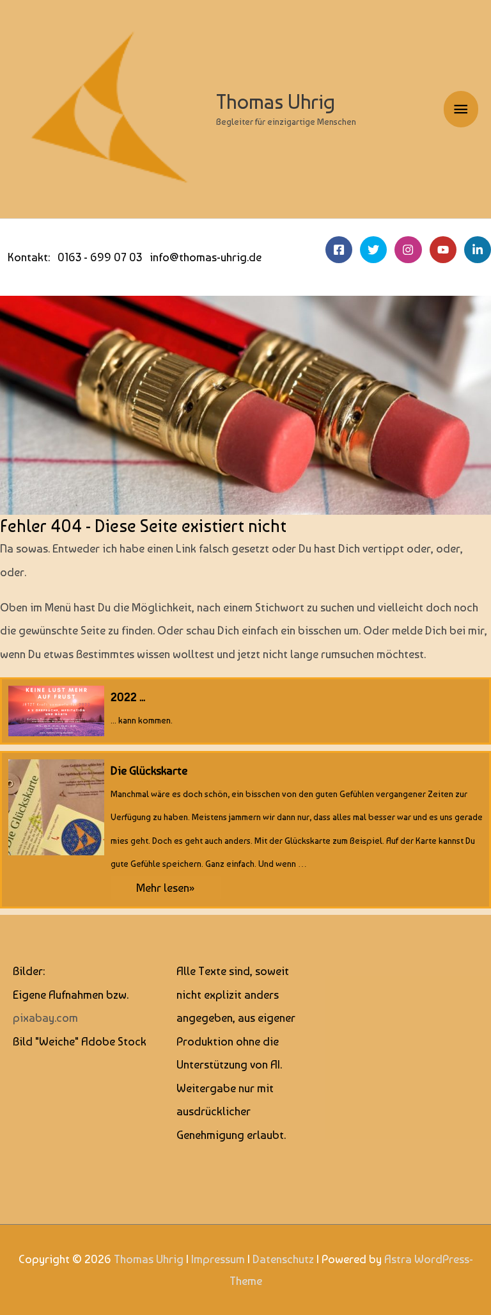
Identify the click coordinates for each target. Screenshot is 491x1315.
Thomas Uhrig (275, 102)
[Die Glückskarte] (245, 830)
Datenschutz (283, 1259)
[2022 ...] (245, 711)
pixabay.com (45, 1017)
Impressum (218, 1259)
